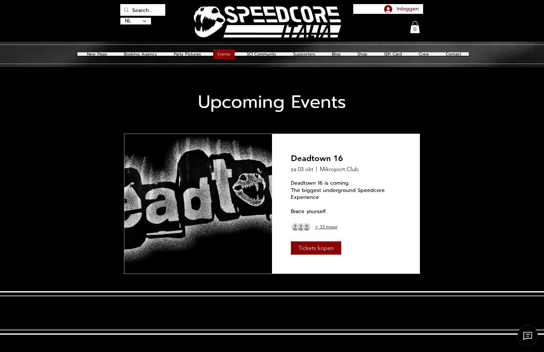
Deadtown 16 (317, 158)
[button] (187, 54)
